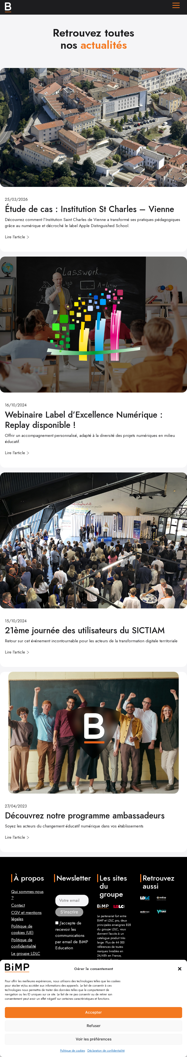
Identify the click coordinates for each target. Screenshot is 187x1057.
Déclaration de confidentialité (106, 1050)
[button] (179, 968)
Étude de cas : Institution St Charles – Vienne (89, 209)
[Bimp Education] (8, 7)
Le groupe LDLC (25, 953)
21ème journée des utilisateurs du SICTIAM (86, 630)
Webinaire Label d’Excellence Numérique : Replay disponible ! (84, 420)
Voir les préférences (94, 1039)
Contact (18, 905)
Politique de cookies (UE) (22, 929)
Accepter (93, 1012)
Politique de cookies (72, 1050)
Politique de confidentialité (23, 943)
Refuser (94, 1025)
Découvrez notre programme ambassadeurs (85, 815)
